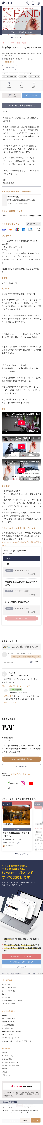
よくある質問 (6, 997)
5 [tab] (24, 37)
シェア (27, 686)
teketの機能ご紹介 (8, 1025)
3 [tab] (18, 37)
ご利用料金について (8, 1022)
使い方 (4, 994)
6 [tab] (27, 37)
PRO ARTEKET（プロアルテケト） (13, 1000)
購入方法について (35, 224)
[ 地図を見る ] (9, 62)
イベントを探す (7, 984)
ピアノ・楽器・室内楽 (18, 43)
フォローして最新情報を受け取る (21, 759)
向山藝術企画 (7, 737)
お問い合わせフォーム (20, 774)
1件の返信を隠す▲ (15, 686)
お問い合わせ (6, 1075)
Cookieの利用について (9, 1059)
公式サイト (13, 784)
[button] (16, 854)
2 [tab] (15, 37)
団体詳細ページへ (21, 766)
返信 (3, 686)
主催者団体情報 (9, 67)
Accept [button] (35, 1120)
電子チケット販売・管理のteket (12, 974)
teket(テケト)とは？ (8, 1015)
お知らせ (5, 1072)
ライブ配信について (8, 1028)
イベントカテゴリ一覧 (9, 987)
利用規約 (5, 1052)
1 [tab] (12, 37)
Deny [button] (25, 1120)
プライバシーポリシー (9, 1056)
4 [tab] (21, 37)
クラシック (5, 43)
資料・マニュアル (7, 1034)
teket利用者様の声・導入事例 (11, 1031)
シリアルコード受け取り (10, 1004)
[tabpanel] (21, 20)
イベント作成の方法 (8, 1018)
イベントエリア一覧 (8, 991)
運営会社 (5, 1069)
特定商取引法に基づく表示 (10, 1065)
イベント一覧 (30, 974)
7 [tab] (30, 37)
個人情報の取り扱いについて (11, 1062)
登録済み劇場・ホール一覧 (10, 1038)
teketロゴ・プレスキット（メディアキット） (17, 1041)
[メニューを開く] (39, 3)
